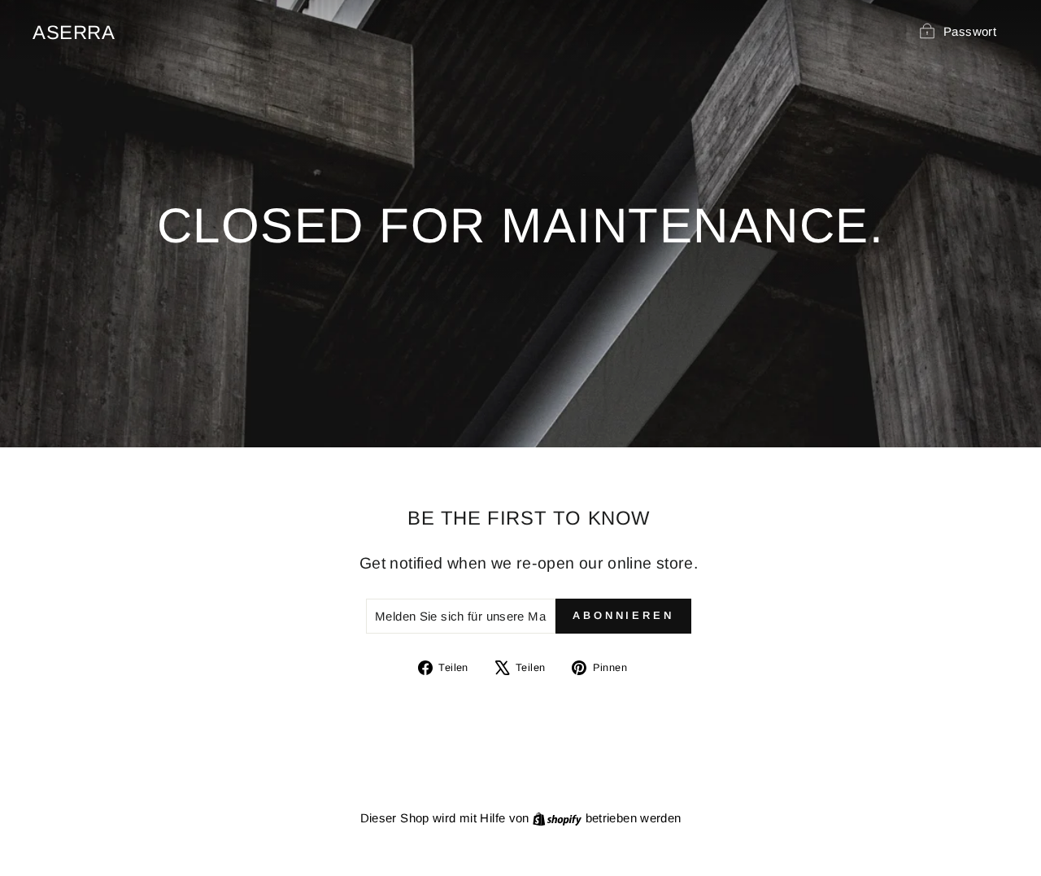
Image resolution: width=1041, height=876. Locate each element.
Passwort (969, 31)
